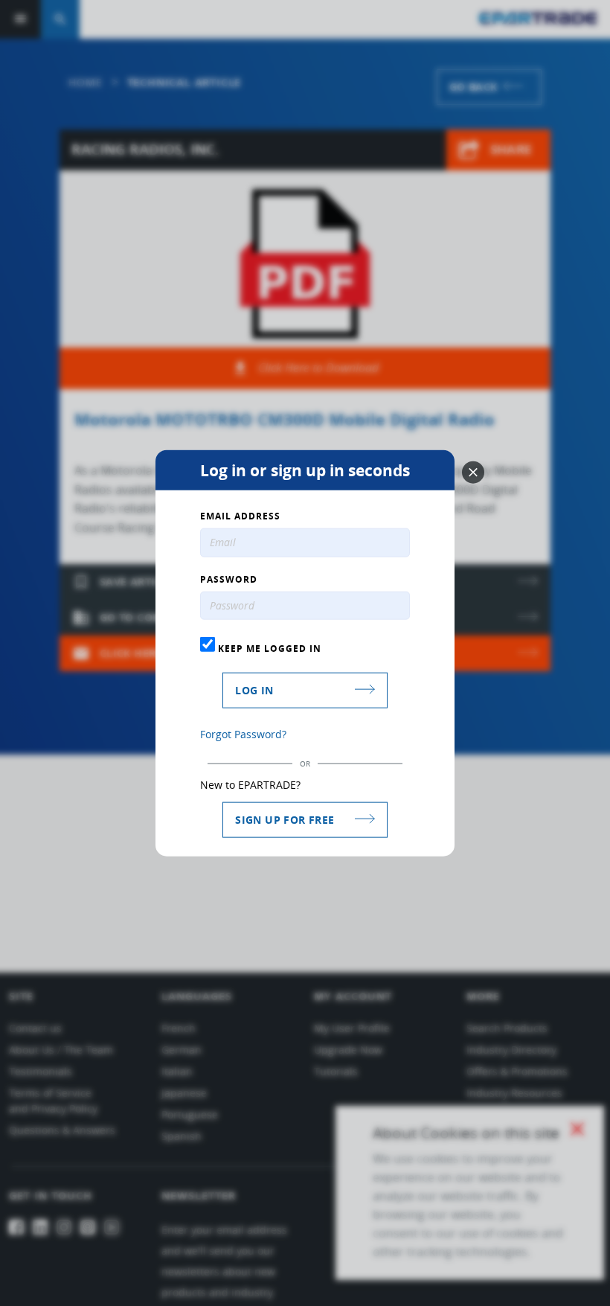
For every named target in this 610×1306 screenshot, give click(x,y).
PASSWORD (228, 579)
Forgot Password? (243, 734)
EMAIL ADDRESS (240, 515)
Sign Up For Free (284, 820)
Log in (254, 690)
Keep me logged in (268, 648)
